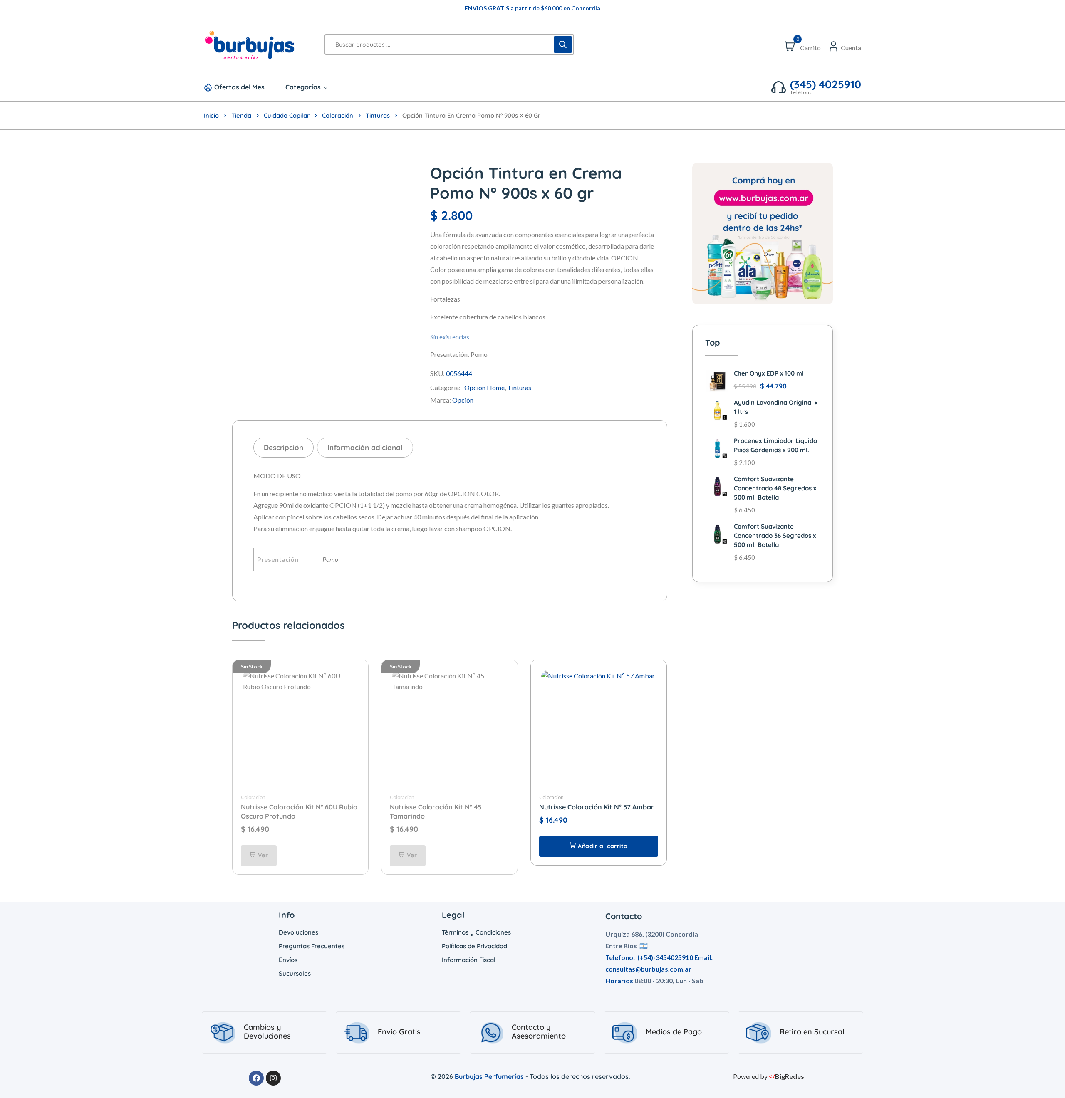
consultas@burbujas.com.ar (648, 969)
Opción (462, 400)
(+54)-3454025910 (665, 957)
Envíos (288, 960)
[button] (598, 846)
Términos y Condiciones (476, 932)
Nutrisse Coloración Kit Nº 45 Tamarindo (435, 811)
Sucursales (295, 973)
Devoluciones (298, 932)
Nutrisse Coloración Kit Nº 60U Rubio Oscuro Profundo (299, 811)
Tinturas (378, 115)
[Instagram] (273, 1078)
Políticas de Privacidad (474, 946)
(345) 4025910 (825, 84)
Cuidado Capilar (287, 115)
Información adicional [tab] (365, 447)
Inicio (211, 115)
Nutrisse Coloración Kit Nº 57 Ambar (596, 807)
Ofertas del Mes (239, 87)
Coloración (337, 115)
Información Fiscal (468, 960)
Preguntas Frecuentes (311, 946)
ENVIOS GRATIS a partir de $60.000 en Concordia (532, 8)
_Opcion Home (483, 387)
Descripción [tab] (283, 447)
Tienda (241, 115)
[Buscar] (563, 44)
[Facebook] (256, 1078)
